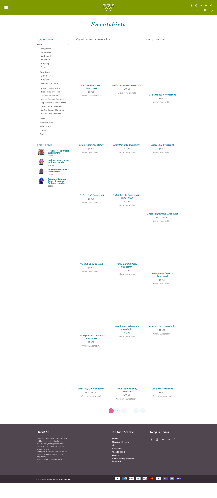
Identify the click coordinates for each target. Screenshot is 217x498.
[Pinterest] (211, 5)
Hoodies (43, 130)
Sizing (114, 445)
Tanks (42, 118)
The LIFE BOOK (118, 452)
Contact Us (117, 448)
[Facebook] (191, 5)
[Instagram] (196, 5)
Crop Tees (45, 79)
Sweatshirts (46, 60)
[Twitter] (201, 5)
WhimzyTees (47, 479)
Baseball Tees (46, 122)
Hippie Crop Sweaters (50, 92)
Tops (42, 45)
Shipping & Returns (120, 442)
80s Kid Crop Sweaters (51, 113)
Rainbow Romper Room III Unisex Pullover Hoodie (57, 181)
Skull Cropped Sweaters (51, 106)
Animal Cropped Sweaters (52, 99)
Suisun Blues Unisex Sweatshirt (58, 171)
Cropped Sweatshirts (50, 83)
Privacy (115, 455)
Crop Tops (45, 63)
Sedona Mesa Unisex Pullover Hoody (59, 161)
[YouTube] (206, 5)
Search (115, 438)
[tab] (53, 45)
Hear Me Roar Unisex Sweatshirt (58, 152)
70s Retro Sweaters (49, 95)
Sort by (149, 39)
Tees (43, 67)
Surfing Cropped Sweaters (52, 110)
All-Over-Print (46, 52)
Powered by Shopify (61, 479)
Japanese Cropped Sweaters (54, 103)
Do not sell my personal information (123, 460)
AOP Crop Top (47, 76)
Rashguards (45, 48)
